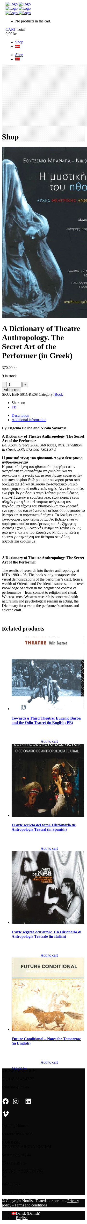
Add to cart (11, 390)
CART (11, 29)
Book (59, 394)
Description (20, 415)
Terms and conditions (30, 1205)
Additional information (29, 420)
